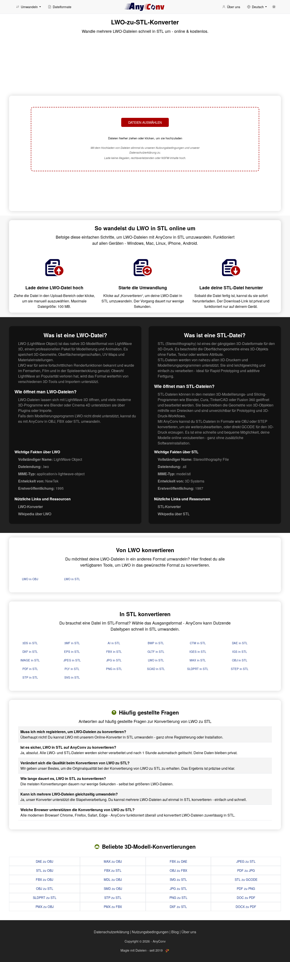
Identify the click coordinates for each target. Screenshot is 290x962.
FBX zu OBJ (44, 879)
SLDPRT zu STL (44, 897)
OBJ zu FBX (178, 870)
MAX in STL (198, 660)
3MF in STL (72, 643)
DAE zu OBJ (44, 861)
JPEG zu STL (246, 861)
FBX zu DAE (178, 861)
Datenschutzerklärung (111, 931)
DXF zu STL (178, 906)
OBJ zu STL (44, 888)
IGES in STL (197, 651)
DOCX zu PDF (246, 906)
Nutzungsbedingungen (150, 931)
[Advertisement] (145, 190)
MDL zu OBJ (113, 879)
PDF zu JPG (246, 870)
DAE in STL (239, 643)
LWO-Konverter (30, 506)
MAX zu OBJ (113, 861)
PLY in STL (72, 669)
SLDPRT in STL (197, 669)
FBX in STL (114, 651)
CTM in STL (198, 643)
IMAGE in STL (30, 660)
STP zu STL (112, 897)
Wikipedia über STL (174, 513)
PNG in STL (114, 669)
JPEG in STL (72, 660)
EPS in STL (72, 651)
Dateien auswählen (145, 122)
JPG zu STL (178, 888)
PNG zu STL (178, 897)
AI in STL (114, 643)
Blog (175, 931)
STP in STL (30, 677)
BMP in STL (156, 643)
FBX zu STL (112, 870)
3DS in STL (30, 643)
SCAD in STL (156, 669)
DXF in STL (30, 651)
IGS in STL (239, 651)
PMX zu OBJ (45, 906)
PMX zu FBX (113, 906)
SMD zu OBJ (113, 888)
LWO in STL (72, 579)
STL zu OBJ (44, 870)
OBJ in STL (239, 660)
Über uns (188, 931)
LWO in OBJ (30, 579)
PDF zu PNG (246, 888)
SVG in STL (72, 677)
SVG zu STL (178, 879)
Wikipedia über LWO (34, 513)
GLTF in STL (155, 651)
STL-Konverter (169, 506)
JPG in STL (113, 660)
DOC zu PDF (246, 897)
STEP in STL (239, 669)
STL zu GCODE (246, 879)
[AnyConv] (145, 6)
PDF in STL (30, 669)
